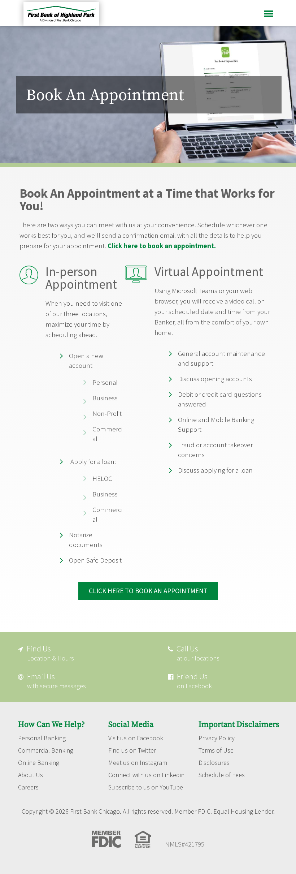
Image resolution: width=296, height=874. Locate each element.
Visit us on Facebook (135, 738)
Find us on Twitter (132, 750)
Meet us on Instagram (137, 763)
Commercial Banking (45, 750)
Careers (28, 787)
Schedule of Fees (222, 775)
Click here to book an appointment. (162, 245)
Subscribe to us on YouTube (145, 787)
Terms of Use (216, 750)
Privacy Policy (217, 738)
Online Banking (38, 763)
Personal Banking (42, 738)
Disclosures (214, 763)
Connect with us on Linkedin (146, 775)
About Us (30, 775)
